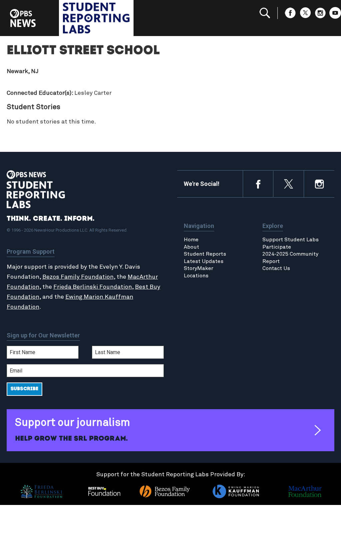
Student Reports (205, 254)
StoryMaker (198, 268)
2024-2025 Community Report (290, 257)
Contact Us (276, 268)
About (191, 247)
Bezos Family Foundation (78, 277)
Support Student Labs (290, 239)
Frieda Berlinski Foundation (92, 287)
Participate (276, 247)
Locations (196, 275)
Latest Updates (203, 261)
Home (191, 239)
